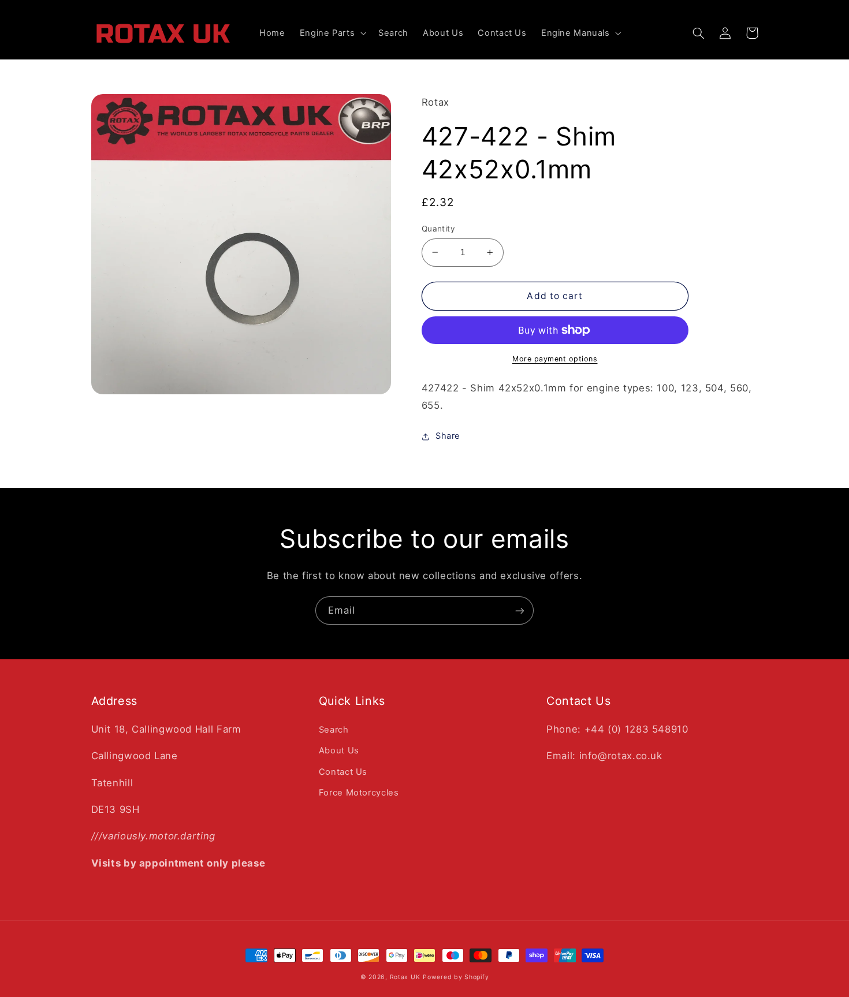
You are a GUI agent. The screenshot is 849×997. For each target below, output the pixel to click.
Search (334, 730)
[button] (331, 33)
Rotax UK (405, 977)
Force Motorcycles (359, 792)
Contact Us (343, 772)
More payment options (555, 358)
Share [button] (447, 436)
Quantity (438, 228)
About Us (339, 750)
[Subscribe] (520, 610)
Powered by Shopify (456, 977)
